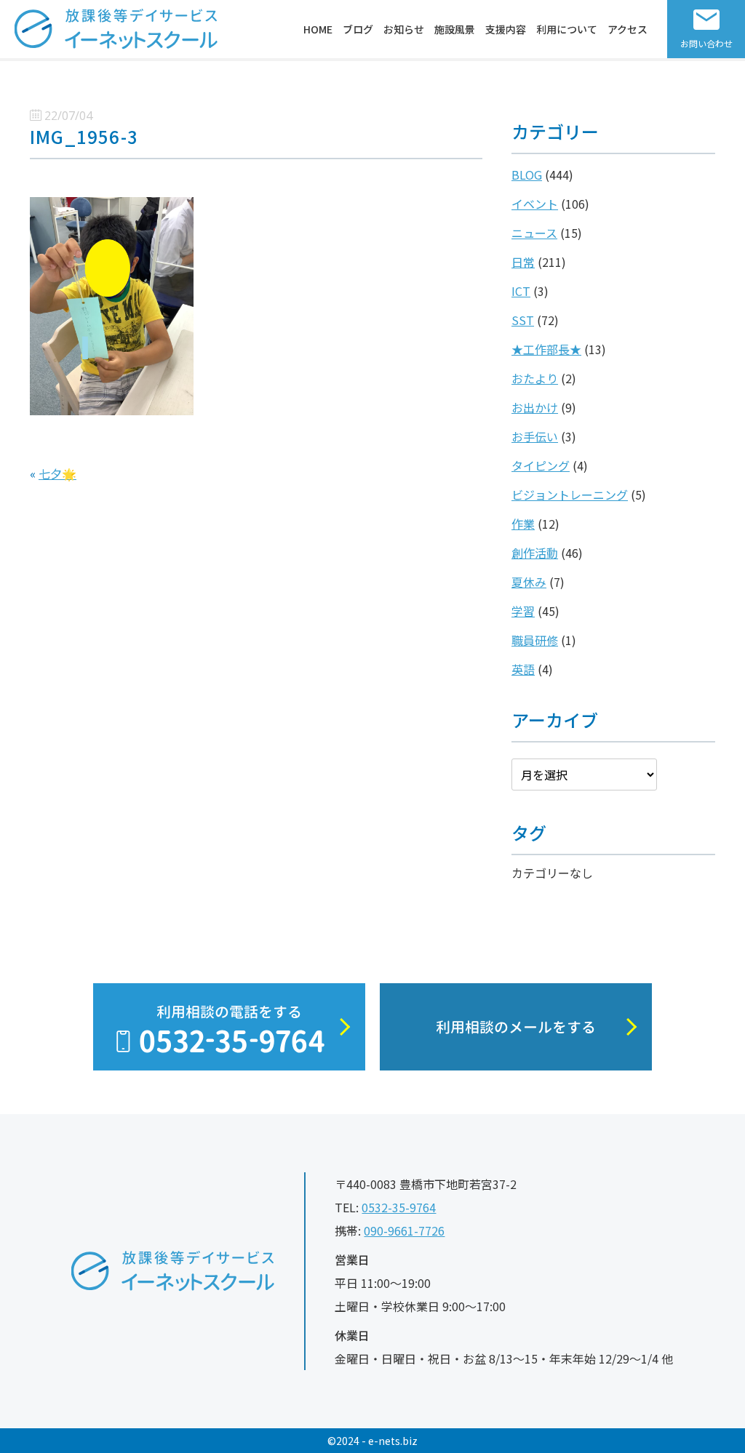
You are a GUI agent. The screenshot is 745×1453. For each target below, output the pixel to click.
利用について (566, 29)
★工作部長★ (546, 349)
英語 (523, 669)
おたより (534, 378)
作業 (523, 523)
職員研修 (534, 640)
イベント (534, 203)
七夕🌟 (57, 473)
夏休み (528, 582)
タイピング (540, 465)
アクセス (627, 29)
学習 (523, 611)
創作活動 (534, 552)
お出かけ (534, 407)
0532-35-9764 (399, 1207)
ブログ (358, 29)
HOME (317, 29)
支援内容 (505, 29)
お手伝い (534, 436)
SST (522, 320)
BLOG (526, 174)
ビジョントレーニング (569, 494)
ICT (520, 291)
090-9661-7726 (404, 1230)
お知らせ (403, 29)
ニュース (534, 232)
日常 (523, 262)
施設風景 (454, 29)
